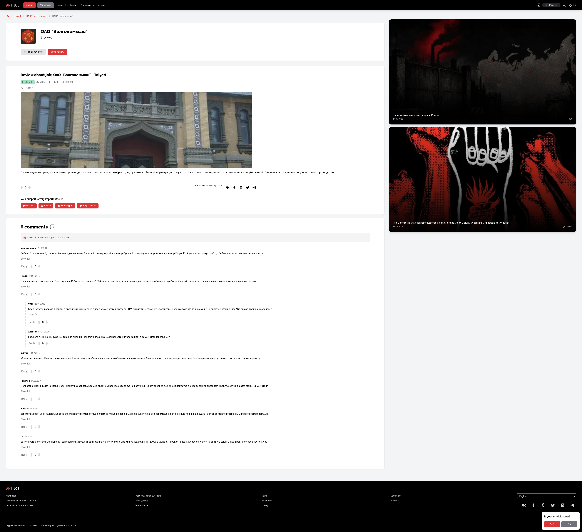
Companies (86, 5)
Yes (552, 524)
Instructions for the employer (20, 505)
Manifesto (11, 496)
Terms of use (141, 505)
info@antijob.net (214, 185)
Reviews (101, 5)
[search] (564, 5)
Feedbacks (70, 5)
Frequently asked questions (148, 496)
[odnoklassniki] (241, 187)
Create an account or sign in (41, 237)
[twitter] (247, 187)
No (569, 524)
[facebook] (234, 187)
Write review (46, 5)
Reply (24, 266)
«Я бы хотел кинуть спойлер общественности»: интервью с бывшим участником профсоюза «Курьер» (451, 222)
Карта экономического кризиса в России (416, 115)
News (60, 5)
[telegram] (254, 187)
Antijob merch (89, 205)
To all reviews (35, 51)
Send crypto (66, 205)
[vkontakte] (227, 187)
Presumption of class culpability (21, 500)
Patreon (30, 205)
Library (265, 505)
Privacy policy (141, 500)
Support (29, 5)
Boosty (47, 205)
